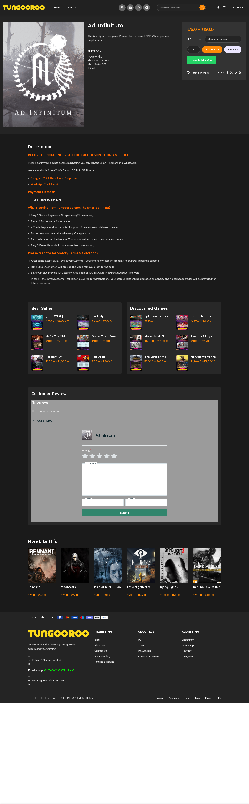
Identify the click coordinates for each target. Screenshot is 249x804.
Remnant (34, 587)
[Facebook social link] (227, 72)
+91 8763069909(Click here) (59, 670)
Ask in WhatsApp (202, 60)
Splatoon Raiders (156, 316)
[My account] (217, 7)
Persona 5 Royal (201, 336)
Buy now (233, 49)
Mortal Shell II (154, 336)
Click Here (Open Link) (48, 199)
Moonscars (68, 587)
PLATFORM (194, 39)
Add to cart (212, 49)
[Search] (202, 7)
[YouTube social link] (130, 7)
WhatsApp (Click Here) (44, 184)
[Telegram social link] (146, 7)
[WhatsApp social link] (138, 7)
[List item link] (113, 640)
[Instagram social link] (122, 7)
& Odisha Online (84, 698)
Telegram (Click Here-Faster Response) (54, 178)
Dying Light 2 (169, 587)
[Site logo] (24, 7)
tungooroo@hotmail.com (50, 680)
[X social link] (231, 72)
